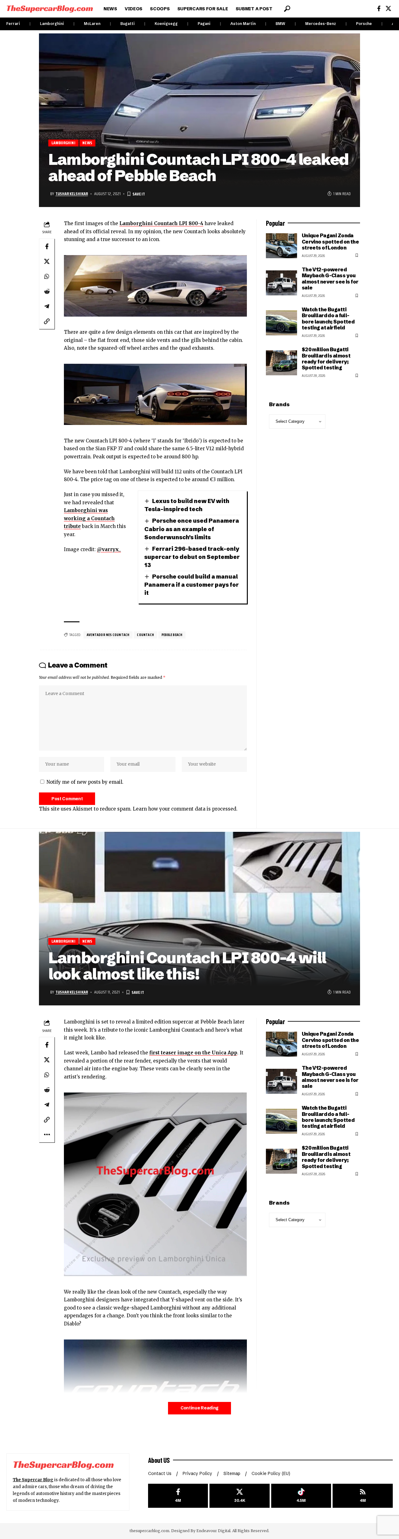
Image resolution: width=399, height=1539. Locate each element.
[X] (388, 8)
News (87, 143)
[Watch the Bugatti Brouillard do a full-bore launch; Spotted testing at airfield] (281, 322)
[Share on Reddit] (46, 291)
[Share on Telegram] (46, 306)
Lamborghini (52, 23)
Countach (145, 635)
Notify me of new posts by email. (84, 782)
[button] (287, 8)
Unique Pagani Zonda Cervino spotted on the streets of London (330, 241)
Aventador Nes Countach (108, 635)
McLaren (92, 23)
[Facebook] (379, 8)
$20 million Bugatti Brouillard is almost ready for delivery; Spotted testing (326, 358)
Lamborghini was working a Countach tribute (89, 518)
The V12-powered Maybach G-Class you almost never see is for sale (330, 278)
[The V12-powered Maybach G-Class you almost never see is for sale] (281, 282)
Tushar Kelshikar (71, 193)
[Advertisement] (313, 1327)
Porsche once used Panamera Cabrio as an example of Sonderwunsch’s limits (191, 528)
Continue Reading (199, 1408)
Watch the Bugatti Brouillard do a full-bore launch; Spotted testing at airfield (328, 318)
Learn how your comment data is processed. (185, 809)
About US (159, 1460)
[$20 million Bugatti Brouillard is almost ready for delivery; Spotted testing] (281, 362)
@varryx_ (109, 549)
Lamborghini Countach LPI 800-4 (161, 223)
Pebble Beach (171, 635)
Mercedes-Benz (320, 23)
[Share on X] (46, 261)
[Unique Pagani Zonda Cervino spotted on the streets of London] (281, 245)
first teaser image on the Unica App (193, 1053)
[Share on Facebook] (46, 246)
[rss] (363, 1496)
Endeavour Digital (213, 1530)
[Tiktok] (301, 1496)
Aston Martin (243, 23)
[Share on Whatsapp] (46, 276)
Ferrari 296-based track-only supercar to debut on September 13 (192, 557)
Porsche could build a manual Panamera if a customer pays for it (191, 584)
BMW (280, 23)
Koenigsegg (166, 23)
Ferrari (13, 23)
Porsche (364, 23)
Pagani (204, 23)
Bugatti (127, 23)
